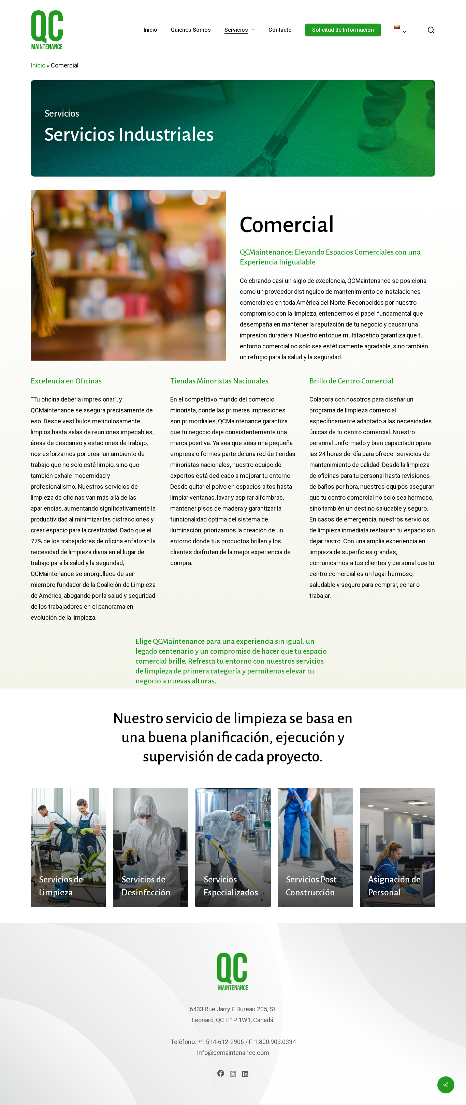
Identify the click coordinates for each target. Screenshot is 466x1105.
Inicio (38, 65)
